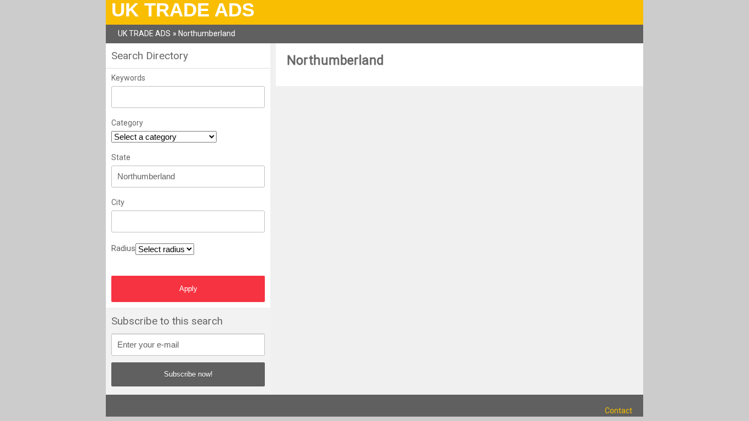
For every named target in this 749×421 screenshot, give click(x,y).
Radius (123, 248)
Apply (188, 289)
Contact (618, 410)
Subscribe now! (188, 374)
